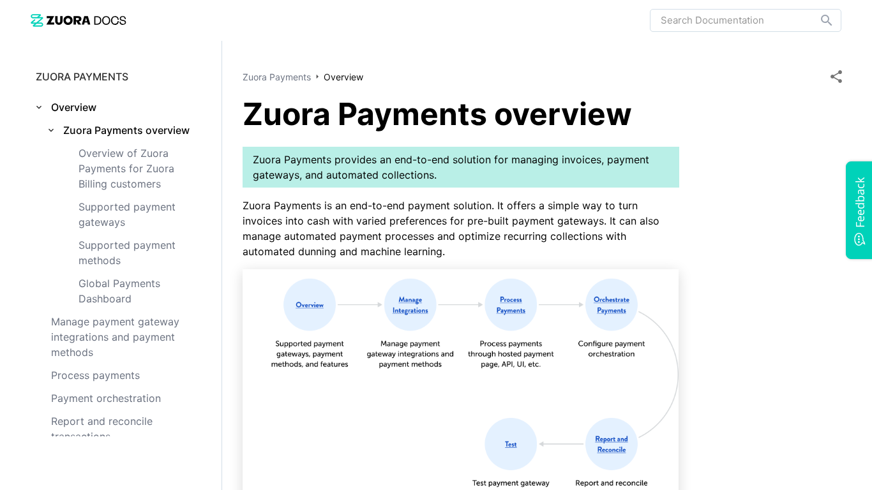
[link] (78, 20)
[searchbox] (817, 20)
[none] (836, 76)
